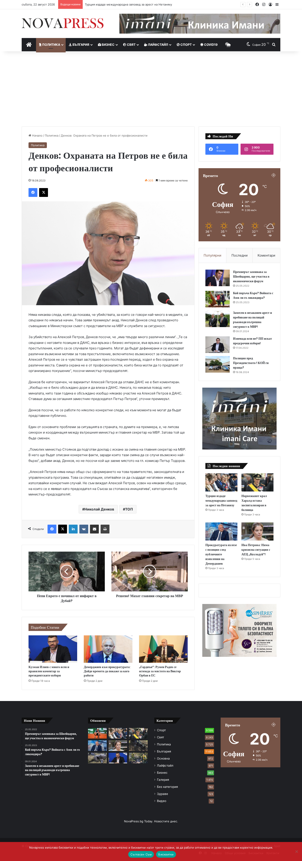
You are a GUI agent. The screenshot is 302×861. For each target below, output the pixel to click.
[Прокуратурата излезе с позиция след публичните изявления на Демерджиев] (221, 531)
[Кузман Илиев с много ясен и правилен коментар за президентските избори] (53, 649)
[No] (296, 851)
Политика (51, 44)
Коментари (266, 255)
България (80, 44)
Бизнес (108, 44)
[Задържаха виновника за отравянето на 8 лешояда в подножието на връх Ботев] (97, 758)
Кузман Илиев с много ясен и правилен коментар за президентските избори (49, 671)
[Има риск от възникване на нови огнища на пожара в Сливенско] (138, 758)
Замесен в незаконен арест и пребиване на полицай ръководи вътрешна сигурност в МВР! (252, 319)
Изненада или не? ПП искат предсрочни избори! (252, 340)
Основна (163, 758)
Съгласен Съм (141, 854)
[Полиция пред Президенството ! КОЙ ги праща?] (217, 364)
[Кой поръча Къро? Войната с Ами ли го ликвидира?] (217, 299)
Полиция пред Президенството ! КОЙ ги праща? (251, 363)
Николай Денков (99, 509)
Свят (131, 44)
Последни (239, 255)
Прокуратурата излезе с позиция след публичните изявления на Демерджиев (221, 554)
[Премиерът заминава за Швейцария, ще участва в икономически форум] (217, 278)
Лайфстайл (157, 44)
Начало (36, 135)
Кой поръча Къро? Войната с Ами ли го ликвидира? (253, 295)
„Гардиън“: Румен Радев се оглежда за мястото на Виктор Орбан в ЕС (160, 671)
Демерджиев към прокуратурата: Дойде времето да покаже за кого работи (107, 671)
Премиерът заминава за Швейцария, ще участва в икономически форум (251, 276)
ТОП (129, 509)
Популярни (212, 255)
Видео (161, 801)
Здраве (162, 794)
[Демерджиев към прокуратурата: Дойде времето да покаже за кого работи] (108, 649)
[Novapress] (62, 23)
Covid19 (210, 44)
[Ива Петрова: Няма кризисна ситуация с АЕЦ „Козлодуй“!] (257, 531)
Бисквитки (166, 854)
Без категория (167, 787)
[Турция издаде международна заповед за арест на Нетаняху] (221, 482)
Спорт (186, 44)
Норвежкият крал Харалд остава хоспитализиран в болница (128, 4)
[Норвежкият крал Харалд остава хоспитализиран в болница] (257, 482)
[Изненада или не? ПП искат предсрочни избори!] (217, 344)
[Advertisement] (151, 89)
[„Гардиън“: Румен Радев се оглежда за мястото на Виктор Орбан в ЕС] (163, 649)
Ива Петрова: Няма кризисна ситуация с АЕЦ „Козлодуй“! (255, 549)
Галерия (163, 779)
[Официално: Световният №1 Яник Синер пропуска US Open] (97, 733)
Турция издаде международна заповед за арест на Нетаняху (221, 500)
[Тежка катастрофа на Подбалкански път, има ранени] (138, 745)
